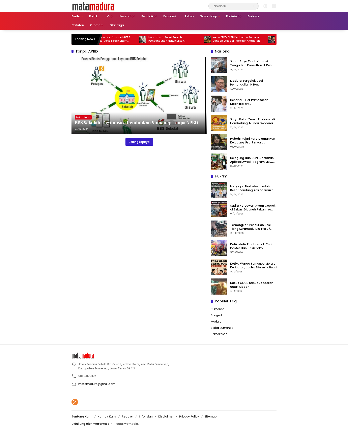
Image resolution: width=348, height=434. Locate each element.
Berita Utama (83, 117)
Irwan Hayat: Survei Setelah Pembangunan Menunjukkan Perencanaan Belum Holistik (154, 39)
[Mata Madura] (93, 6)
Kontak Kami (107, 416)
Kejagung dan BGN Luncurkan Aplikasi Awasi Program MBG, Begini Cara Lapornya (252, 160)
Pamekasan (219, 334)
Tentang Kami (81, 416)
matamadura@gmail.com (96, 384)
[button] (255, 6)
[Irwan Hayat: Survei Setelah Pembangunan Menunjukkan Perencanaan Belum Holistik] (130, 39)
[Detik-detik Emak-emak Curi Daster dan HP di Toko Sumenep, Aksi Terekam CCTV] (219, 248)
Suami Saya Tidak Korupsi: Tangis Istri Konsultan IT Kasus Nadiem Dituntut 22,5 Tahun (252, 63)
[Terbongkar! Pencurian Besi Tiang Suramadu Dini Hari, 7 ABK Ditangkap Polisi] (219, 229)
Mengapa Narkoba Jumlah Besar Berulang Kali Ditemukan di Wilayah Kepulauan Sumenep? (252, 188)
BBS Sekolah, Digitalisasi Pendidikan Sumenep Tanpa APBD (136, 123)
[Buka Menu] (274, 6)
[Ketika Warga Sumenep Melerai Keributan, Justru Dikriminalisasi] (219, 267)
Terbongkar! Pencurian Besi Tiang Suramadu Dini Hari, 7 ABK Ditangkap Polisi (250, 227)
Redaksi (127, 416)
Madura (216, 322)
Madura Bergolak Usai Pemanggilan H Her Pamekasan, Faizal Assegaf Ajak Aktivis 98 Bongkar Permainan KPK (250, 83)
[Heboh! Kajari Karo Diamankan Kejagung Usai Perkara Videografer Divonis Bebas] (219, 142)
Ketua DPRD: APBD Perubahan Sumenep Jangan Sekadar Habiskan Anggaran (224, 39)
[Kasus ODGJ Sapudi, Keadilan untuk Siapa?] (219, 286)
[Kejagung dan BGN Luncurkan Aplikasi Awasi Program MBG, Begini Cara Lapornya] (219, 162)
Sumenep (218, 309)
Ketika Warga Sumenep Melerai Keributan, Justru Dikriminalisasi (253, 266)
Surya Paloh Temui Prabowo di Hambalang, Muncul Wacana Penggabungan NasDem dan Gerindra (252, 121)
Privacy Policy (189, 416)
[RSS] (74, 402)
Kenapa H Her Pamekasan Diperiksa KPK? (249, 102)
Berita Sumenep (222, 328)
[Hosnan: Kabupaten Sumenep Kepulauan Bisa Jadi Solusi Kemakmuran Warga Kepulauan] (259, 39)
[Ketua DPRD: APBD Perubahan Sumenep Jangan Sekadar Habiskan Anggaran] (194, 39)
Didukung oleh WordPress (90, 424)
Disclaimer (166, 416)
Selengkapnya (139, 142)
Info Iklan (146, 416)
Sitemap (211, 416)
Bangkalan (218, 315)
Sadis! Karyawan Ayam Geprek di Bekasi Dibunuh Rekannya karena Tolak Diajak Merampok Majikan (253, 208)
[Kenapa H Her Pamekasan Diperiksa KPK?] (219, 104)
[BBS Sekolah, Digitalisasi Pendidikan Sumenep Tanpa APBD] (139, 95)
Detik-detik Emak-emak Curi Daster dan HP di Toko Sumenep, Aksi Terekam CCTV (252, 246)
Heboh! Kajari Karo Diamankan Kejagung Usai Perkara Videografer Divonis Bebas (252, 141)
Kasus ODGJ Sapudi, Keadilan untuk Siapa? (251, 285)
